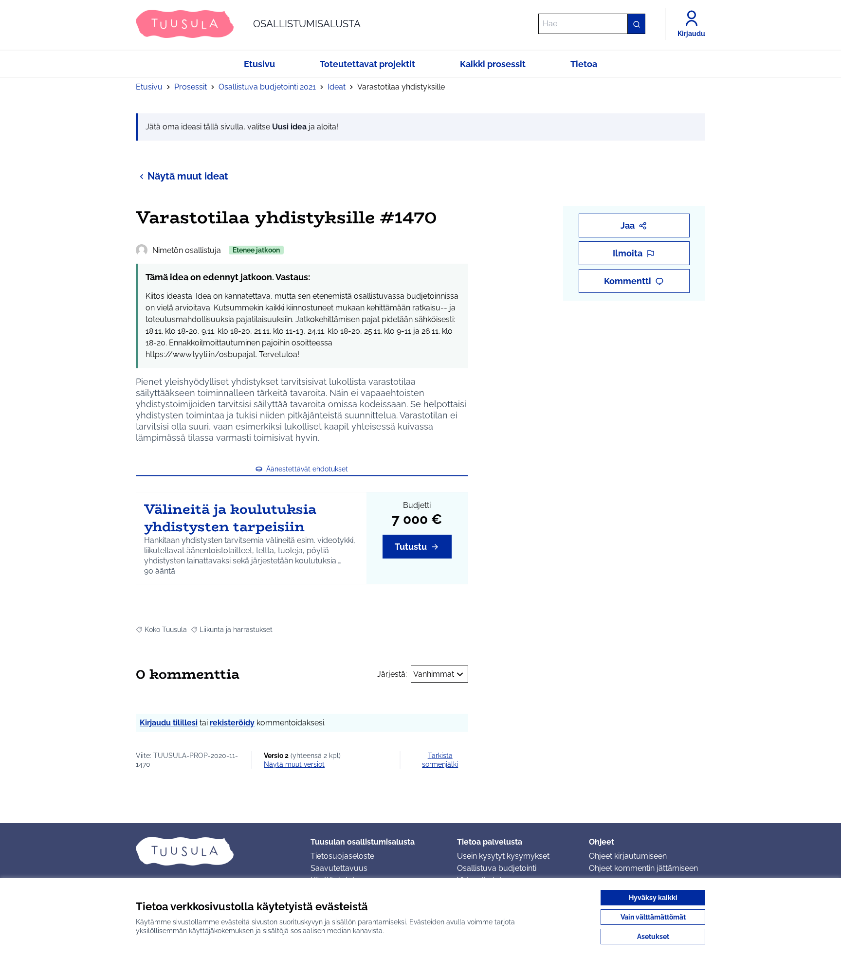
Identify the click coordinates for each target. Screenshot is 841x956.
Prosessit (190, 86)
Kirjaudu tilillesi (169, 722)
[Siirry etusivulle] (215, 851)
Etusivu (149, 86)
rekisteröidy (232, 722)
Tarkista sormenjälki (440, 760)
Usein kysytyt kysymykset (503, 856)
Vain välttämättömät (653, 917)
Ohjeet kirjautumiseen (628, 856)
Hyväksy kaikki (653, 898)
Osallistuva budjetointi (496, 868)
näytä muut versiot (294, 764)
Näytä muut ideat (187, 176)
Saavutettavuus (339, 868)
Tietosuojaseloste (342, 856)
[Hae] (636, 24)
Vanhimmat (433, 674)
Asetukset (653, 936)
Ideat (337, 86)
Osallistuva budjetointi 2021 (267, 86)
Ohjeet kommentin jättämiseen (643, 868)
